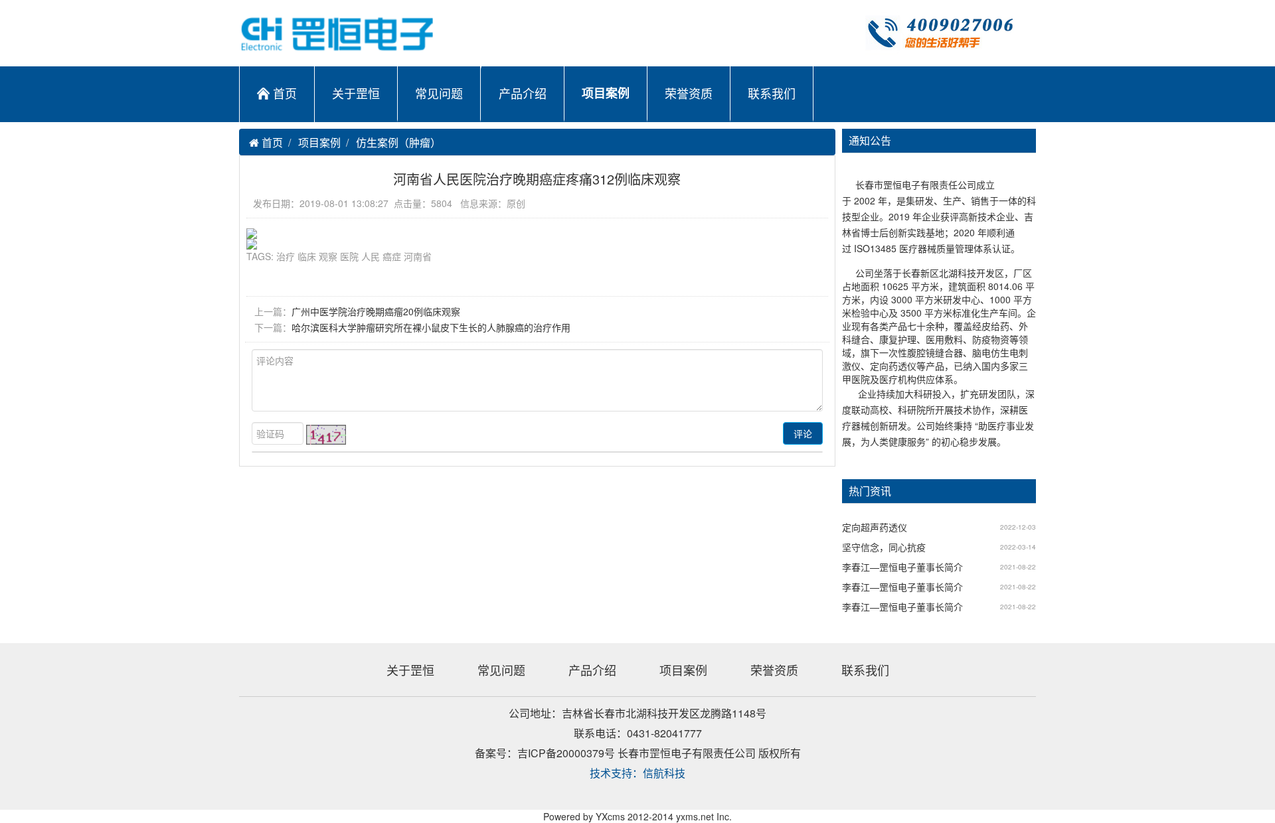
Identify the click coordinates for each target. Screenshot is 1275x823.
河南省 (418, 256)
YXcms (610, 816)
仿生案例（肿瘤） (398, 142)
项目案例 (606, 93)
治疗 (285, 256)
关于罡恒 (356, 93)
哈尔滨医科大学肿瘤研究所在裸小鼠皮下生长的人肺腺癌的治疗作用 (431, 327)
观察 (328, 256)
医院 (349, 256)
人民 (370, 256)
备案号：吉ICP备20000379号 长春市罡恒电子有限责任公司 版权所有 (638, 753)
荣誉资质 (689, 93)
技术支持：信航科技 (637, 773)
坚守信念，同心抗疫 (884, 547)
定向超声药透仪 (874, 527)
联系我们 (772, 93)
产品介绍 (523, 93)
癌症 (391, 256)
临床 (307, 256)
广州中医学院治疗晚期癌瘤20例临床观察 (376, 311)
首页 (285, 93)
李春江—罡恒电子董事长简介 (902, 566)
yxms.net (695, 816)
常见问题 (439, 93)
